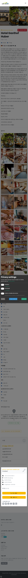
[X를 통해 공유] (14, 504)
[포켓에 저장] (11, 504)
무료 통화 (14, 493)
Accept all (24, 299)
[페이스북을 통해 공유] (8, 504)
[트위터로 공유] (6, 504)
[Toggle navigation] (25, 3)
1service (7, 286)
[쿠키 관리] (1, 577)
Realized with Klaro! (23, 301)
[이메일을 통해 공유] (3, 504)
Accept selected (13, 299)
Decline (3, 299)
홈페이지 (14, 497)
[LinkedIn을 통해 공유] (16, 504)
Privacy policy (11, 281)
